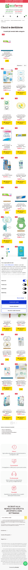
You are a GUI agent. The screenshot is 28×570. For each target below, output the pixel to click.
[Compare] (12, 72)
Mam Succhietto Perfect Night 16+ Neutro (7, 235)
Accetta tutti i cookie (14, 302)
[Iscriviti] (25, 517)
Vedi (7, 60)
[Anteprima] (12, 75)
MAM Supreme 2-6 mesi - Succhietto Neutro (7, 412)
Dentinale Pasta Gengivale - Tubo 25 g (21, 206)
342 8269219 (18, 11)
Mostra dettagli (20, 298)
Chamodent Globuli (7, 175)
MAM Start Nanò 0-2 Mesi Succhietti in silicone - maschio (21, 383)
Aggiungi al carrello (21, 93)
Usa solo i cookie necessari (14, 310)
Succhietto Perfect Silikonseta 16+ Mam (21, 117)
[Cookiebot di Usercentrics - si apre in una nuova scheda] (21, 258)
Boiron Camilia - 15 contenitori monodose (7, 147)
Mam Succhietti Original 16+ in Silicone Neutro (7, 87)
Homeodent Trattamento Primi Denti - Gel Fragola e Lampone (7, 54)
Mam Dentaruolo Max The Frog (21, 235)
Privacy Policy (22, 522)
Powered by (14, 567)
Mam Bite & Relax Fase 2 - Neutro (21, 323)
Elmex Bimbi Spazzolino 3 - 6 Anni (7, 323)
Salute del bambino (6, 433)
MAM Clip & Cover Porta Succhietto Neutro (21, 353)
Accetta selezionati (14, 306)
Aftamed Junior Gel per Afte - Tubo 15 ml (21, 176)
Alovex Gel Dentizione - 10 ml (21, 146)
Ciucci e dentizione (6, 429)
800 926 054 (9, 11)
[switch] (25, 285)
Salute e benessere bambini (7, 427)
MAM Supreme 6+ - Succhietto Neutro (21, 412)
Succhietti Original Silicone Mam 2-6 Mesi (21, 87)
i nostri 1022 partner (9, 264)
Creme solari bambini (7, 431)
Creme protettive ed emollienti (9, 432)
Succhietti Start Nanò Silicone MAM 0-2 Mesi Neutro (7, 117)
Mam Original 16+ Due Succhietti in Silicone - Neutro (7, 353)
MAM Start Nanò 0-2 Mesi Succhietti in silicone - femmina (7, 383)
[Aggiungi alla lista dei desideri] (12, 70)
